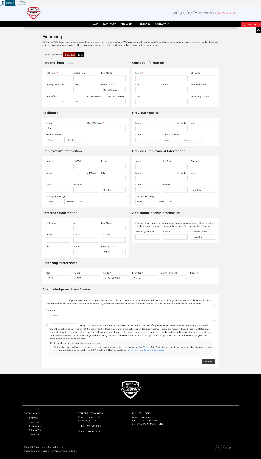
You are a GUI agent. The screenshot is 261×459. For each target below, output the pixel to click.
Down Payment (169, 272)
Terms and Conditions (153, 350)
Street (139, 72)
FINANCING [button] (126, 24)
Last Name (107, 72)
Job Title (78, 161)
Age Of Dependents (116, 96)
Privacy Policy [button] (39, 447)
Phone (104, 161)
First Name (52, 72)
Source (166, 231)
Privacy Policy (133, 350)
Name (49, 161)
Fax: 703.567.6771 (91, 431)
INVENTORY (109, 24)
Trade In (194, 272)
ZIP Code (196, 72)
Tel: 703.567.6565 (91, 426)
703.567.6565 (228, 12)
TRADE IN (145, 24)
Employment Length (56, 196)
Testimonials (35, 426)
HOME (94, 24)
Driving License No (56, 84)
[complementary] (253, 451)
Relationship (107, 246)
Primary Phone (199, 84)
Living (49, 122)
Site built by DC (55, 447)
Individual (70, 54)
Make (77, 272)
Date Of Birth (53, 96)
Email (138, 96)
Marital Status (108, 84)
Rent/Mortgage (94, 122)
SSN (76, 84)
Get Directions (204, 12)
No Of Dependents (94, 96)
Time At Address (54, 134)
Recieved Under (199, 231)
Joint (80, 54)
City (138, 84)
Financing (33, 422)
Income (77, 184)
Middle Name (80, 72)
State (166, 84)
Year (48, 272)
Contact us (162, 24)
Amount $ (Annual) (144, 231)
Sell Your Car (34, 430)
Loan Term (137, 272)
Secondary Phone (200, 96)
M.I (74, 223)
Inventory (33, 417)
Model (106, 272)
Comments (51, 310)
